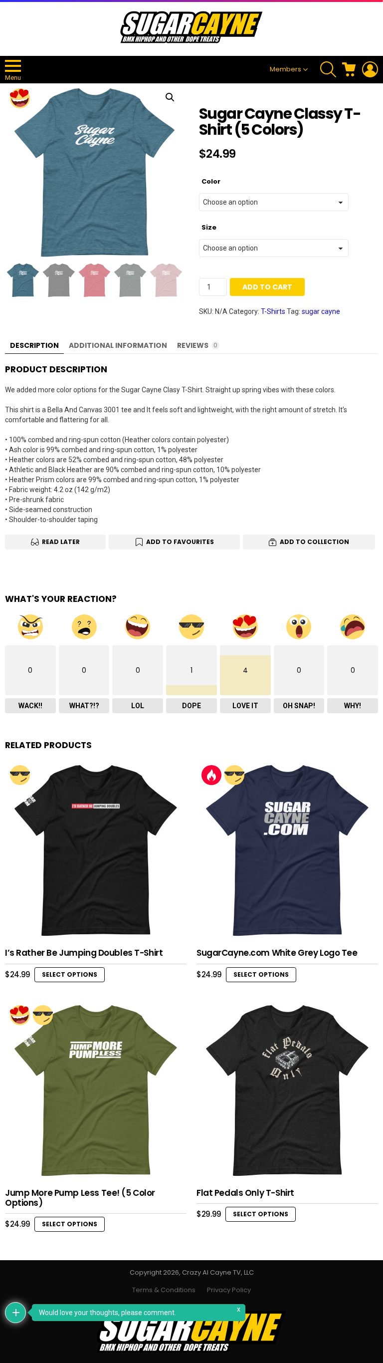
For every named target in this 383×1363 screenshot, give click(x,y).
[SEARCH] (328, 69)
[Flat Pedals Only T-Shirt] (287, 1091)
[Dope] (20, 775)
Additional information (118, 345)
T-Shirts (273, 311)
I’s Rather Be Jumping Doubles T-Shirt (84, 953)
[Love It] (20, 98)
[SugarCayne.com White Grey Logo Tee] (287, 851)
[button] (170, 97)
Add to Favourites (180, 542)
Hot (211, 775)
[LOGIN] (370, 69)
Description (34, 345)
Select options (69, 974)
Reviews (197, 345)
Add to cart (267, 287)
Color (210, 181)
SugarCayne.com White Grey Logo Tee (277, 953)
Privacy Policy (229, 1290)
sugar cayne (321, 311)
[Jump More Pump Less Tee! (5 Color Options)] (96, 1091)
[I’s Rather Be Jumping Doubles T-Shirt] (96, 851)
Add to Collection (314, 542)
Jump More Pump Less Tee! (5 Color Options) (80, 1198)
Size (208, 227)
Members (285, 69)
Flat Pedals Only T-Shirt (245, 1193)
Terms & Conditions (163, 1290)
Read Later (61, 542)
